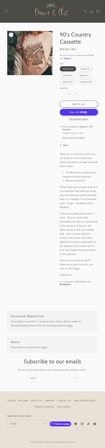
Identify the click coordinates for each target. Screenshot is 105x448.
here (77, 268)
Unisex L (84, 75)
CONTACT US (64, 400)
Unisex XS (68, 69)
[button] (6, 11)
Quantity (64, 88)
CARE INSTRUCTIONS (84, 400)
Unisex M (67, 75)
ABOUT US (36, 400)
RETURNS (23, 400)
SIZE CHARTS (64, 407)
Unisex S (85, 69)
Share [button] (65, 145)
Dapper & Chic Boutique (48, 442)
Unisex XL (68, 81)
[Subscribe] (75, 378)
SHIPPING (50, 400)
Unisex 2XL (86, 81)
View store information (73, 137)
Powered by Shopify (66, 442)
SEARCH (11, 400)
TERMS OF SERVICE (44, 407)
